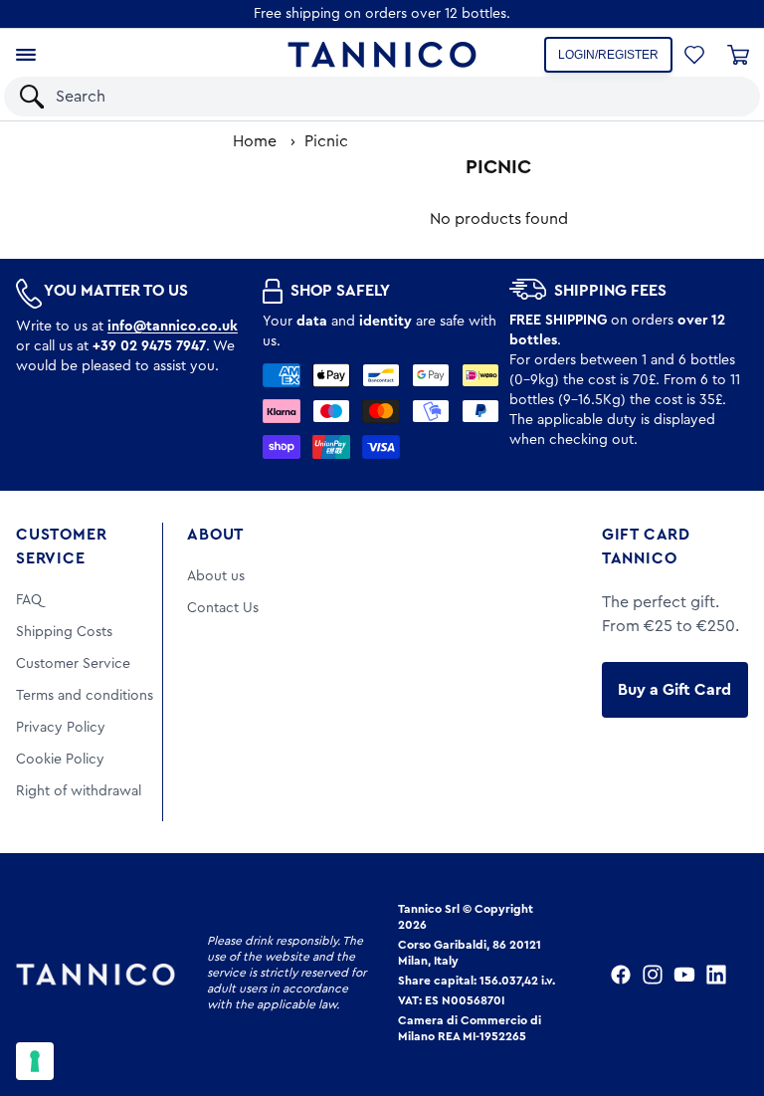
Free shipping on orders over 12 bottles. (382, 14)
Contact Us (223, 608)
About (215, 535)
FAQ (29, 600)
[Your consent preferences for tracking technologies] (35, 1061)
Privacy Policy (60, 728)
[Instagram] (653, 974)
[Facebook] (621, 974)
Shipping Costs (64, 632)
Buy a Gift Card (674, 690)
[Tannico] (382, 55)
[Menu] (26, 55)
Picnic (326, 141)
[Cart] (738, 55)
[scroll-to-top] (722, 998)
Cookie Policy (60, 760)
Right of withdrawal (78, 791)
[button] (718, 96)
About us (216, 576)
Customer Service (61, 546)
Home (255, 141)
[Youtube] (684, 974)
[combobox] (364, 96)
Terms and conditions (84, 696)
